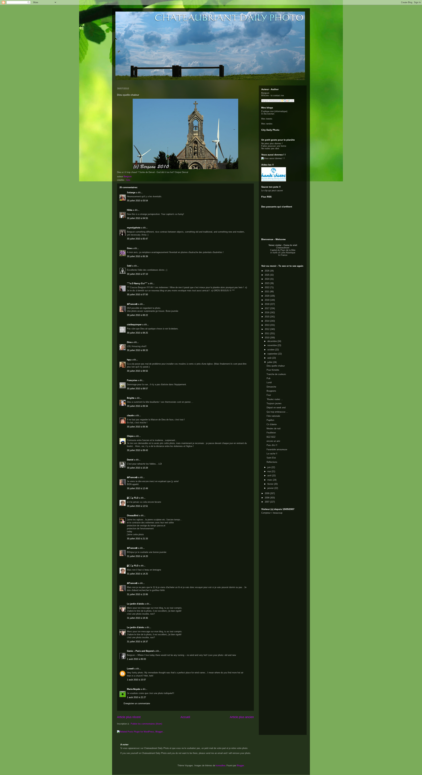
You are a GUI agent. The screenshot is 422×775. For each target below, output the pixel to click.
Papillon (270, 420)
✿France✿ (132, 304)
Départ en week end (276, 407)
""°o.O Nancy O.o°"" (137, 283)
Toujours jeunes (274, 403)
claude (130, 415)
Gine (129, 248)
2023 (267, 283)
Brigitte (130, 398)
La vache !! (272, 453)
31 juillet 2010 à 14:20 (137, 556)
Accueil (185, 717)
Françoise (132, 380)
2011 (267, 333)
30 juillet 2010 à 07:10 (137, 274)
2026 (267, 271)
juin (269, 467)
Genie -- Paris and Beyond (140, 651)
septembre (272, 354)
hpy (129, 359)
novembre (272, 345)
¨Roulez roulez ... (275, 399)
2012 (267, 329)
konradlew (220, 765)
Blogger (240, 765)
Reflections (272, 462)
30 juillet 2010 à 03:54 (137, 200)
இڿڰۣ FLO (132, 498)
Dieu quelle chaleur (276, 366)
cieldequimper (134, 324)
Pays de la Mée (287, 250)
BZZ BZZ (271, 437)
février (270, 484)
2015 (267, 316)
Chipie (130, 436)
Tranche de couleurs (276, 374)
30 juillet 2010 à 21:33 (137, 538)
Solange (131, 192)
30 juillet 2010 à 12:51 (137, 506)
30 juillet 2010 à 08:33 (137, 350)
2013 (267, 325)
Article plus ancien (242, 717)
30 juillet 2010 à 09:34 (137, 406)
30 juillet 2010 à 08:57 (137, 388)
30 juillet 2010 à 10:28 (137, 468)
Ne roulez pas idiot (270, 148)
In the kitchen (267, 114)
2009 (267, 493)
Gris (128, 180)
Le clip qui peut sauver (272, 190)
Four (269, 395)
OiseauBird (132, 515)
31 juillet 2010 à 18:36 (137, 618)
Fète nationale (273, 416)
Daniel (130, 459)
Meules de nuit (274, 428)
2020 (267, 296)
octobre (271, 349)
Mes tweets (266, 119)
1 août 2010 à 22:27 (136, 697)
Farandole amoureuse (277, 449)
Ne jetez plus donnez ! (272, 143)
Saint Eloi (271, 457)
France (284, 255)
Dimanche (271, 387)
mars (270, 480)
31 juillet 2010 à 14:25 (137, 574)
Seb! (129, 266)
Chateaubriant (282, 247)
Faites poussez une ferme (273, 146)
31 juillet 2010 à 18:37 (137, 641)
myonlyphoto (133, 227)
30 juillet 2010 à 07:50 (137, 294)
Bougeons (271, 391)
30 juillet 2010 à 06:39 (137, 256)
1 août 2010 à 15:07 (136, 679)
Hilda (129, 210)
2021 (267, 291)
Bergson (265, 93)
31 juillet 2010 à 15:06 (137, 594)
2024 (267, 279)
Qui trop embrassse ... (277, 412)
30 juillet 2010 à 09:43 (137, 450)
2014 (267, 321)
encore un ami (273, 441)
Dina (129, 342)
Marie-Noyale (133, 689)
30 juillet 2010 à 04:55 (137, 218)
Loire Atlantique (288, 252)
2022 (267, 287)
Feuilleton (271, 432)
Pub (268, 378)
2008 (267, 497)
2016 (267, 312)
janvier (270, 488)
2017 (267, 308)
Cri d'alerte (272, 424)
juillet (270, 362)
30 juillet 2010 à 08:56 (137, 371)
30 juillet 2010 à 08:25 (137, 333)
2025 (267, 275)
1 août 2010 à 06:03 (136, 659)
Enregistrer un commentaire (137, 703)
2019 (267, 300)
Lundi (269, 382)
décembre (272, 341)
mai (269, 471)
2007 (267, 502)
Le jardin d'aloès (135, 604)
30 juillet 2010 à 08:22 (137, 315)
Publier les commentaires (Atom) (146, 724)
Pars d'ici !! (272, 445)
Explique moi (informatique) (274, 111)
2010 (267, 337)
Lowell (130, 668)
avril (269, 475)
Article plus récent (129, 717)
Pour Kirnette (273, 370)
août (269, 358)
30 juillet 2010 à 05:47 (137, 238)
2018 (267, 304)
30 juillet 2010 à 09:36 (137, 426)
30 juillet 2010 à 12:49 (137, 488)
